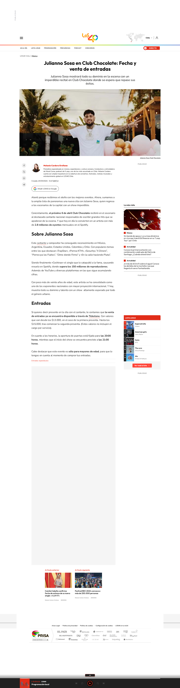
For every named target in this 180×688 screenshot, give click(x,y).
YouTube (85, 609)
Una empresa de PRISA (40, 633)
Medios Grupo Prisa (40, 639)
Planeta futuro (123, 634)
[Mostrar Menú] (23, 38)
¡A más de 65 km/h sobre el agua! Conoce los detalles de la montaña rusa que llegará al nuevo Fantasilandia (141, 265)
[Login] (157, 38)
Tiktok (75, 609)
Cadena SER (108, 631)
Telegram (24, 184)
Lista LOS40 (35, 48)
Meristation (127, 638)
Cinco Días (95, 634)
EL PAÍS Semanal (113, 634)
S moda (105, 638)
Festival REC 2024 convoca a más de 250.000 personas (87, 592)
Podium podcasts (85, 638)
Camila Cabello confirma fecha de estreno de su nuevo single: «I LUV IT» (57, 593)
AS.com (116, 631)
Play (90, 683)
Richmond (60, 638)
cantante (41, 243)
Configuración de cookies (104, 626)
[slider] (90, 678)
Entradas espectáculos (39, 361)
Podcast (77, 48)
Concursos (90, 48)
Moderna (72, 638)
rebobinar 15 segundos (82, 683)
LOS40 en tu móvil (121, 626)
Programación (50, 48)
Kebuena (131, 634)
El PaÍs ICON (95, 638)
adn (125, 631)
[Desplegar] (90, 675)
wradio (86, 634)
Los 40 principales (73, 631)
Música (34, 56)
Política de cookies (86, 626)
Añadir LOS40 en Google (47, 189)
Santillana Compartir (98, 631)
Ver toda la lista (140, 365)
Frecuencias (65, 48)
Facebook (24, 165)
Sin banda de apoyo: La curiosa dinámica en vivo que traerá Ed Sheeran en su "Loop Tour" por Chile (142, 238)
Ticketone (94, 316)
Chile (148, 38)
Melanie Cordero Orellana (55, 165)
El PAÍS (62, 631)
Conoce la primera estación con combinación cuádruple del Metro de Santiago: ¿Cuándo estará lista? (139, 252)
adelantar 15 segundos (97, 683)
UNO (79, 634)
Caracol (133, 631)
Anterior (76, 683)
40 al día (23, 48)
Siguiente (103, 683)
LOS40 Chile (90, 38)
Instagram (80, 609)
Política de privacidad (70, 626)
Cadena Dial (105, 634)
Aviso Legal (56, 626)
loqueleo (116, 638)
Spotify (100, 609)
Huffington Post (65, 634)
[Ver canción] (130, 325)
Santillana (85, 631)
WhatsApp (24, 178)
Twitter (24, 172)
